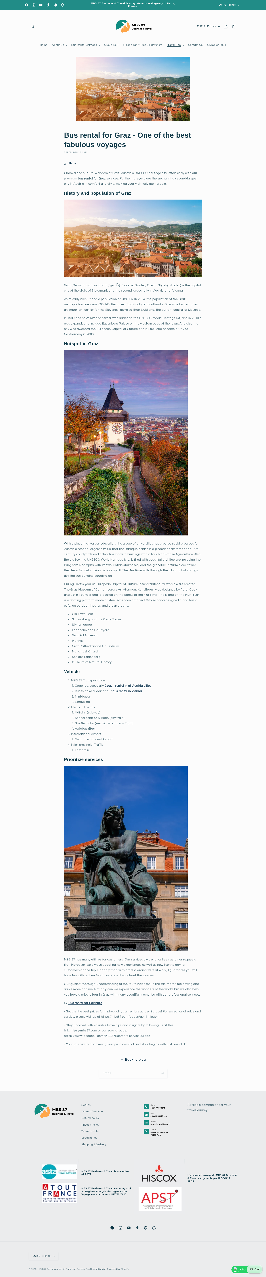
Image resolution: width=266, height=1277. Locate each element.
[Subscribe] (163, 1073)
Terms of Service (92, 1111)
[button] (33, 26)
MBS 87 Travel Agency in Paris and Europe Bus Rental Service (72, 1269)
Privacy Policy (90, 1124)
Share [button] (72, 163)
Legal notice (89, 1138)
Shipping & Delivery (93, 1144)
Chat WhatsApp (250, 1269)
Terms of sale (89, 1131)
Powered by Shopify (118, 1269)
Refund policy (90, 1118)
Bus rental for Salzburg (85, 1003)
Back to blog (135, 1059)
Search (86, 1105)
